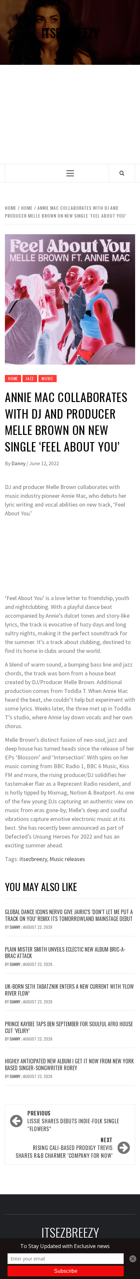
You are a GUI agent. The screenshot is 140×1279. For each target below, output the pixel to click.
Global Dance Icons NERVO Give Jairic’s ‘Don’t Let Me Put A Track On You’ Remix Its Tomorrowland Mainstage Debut (69, 915)
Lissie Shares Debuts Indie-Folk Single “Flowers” (73, 1121)
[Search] (121, 173)
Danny (18, 463)
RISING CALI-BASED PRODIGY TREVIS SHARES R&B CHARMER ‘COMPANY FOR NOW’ (64, 1147)
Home (13, 378)
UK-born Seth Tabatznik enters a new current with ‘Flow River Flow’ (69, 990)
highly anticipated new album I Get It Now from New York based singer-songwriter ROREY (69, 1064)
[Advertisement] (70, 114)
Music (47, 378)
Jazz (30, 378)
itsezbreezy (33, 859)
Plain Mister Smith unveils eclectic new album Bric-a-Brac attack (65, 952)
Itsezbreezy (70, 32)
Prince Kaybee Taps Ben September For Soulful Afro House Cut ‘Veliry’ (69, 1027)
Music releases (67, 859)
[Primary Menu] (70, 173)
